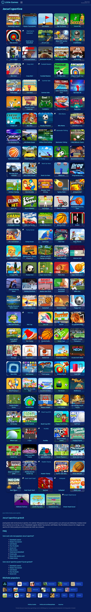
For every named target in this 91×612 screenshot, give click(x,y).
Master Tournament (16, 542)
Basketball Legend (15, 539)
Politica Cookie (32, 604)
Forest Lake (13, 554)
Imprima (60, 604)
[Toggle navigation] (21, 2)
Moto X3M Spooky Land (17, 556)
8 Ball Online (14, 558)
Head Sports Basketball (17, 552)
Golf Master (13, 544)
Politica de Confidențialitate (47, 604)
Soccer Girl (13, 548)
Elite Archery (14, 550)
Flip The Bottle (14, 546)
